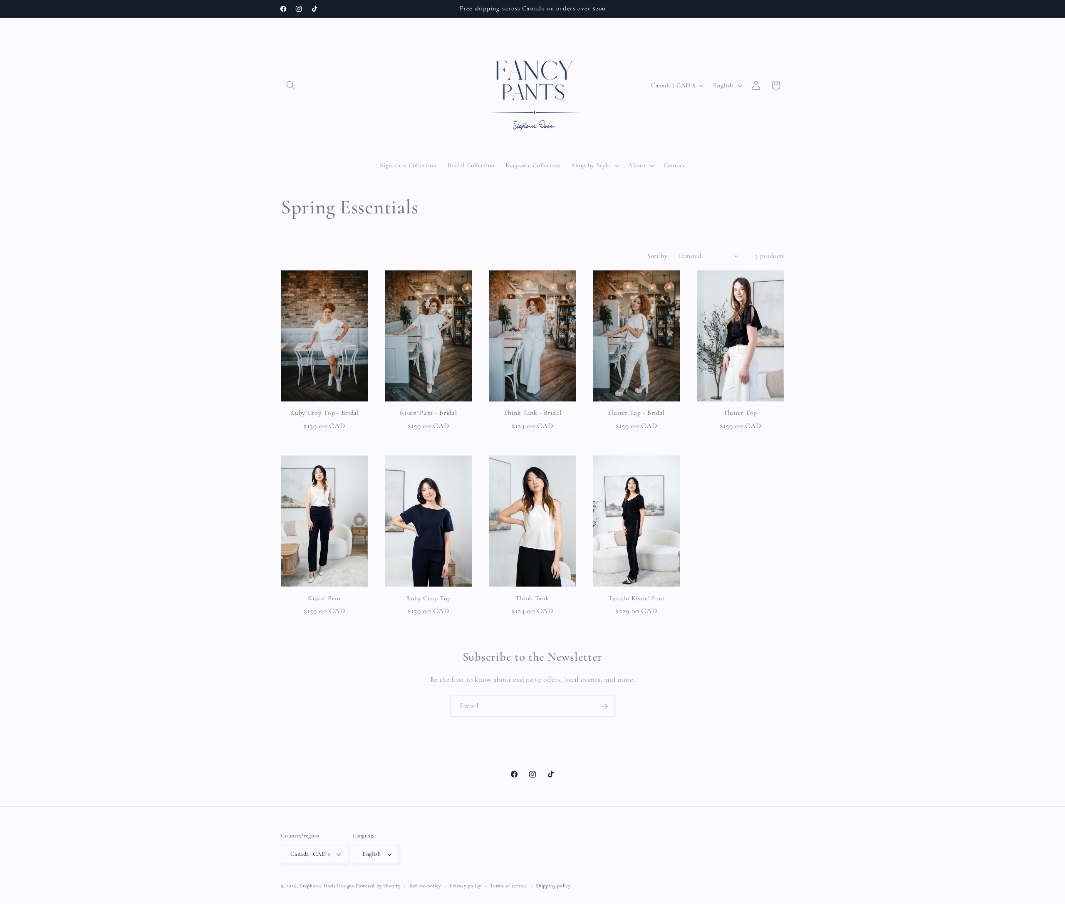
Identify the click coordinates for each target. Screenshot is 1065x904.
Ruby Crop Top (428, 598)
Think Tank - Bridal (533, 412)
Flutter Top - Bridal (636, 412)
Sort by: (658, 256)
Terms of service (508, 886)
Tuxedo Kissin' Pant (637, 598)
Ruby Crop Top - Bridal (324, 412)
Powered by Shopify (378, 886)
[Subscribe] (604, 706)
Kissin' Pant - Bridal (428, 412)
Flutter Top (740, 412)
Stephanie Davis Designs (327, 886)
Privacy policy (465, 886)
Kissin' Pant (324, 598)
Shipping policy (553, 886)
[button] (291, 85)
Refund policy (425, 886)
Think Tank (532, 598)
